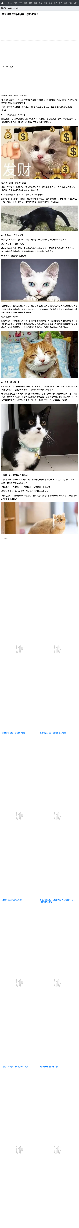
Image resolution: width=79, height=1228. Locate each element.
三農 (65, 3)
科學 (20, 3)
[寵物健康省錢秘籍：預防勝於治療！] (19, 1064)
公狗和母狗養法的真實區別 (10, 900)
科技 (15, 3)
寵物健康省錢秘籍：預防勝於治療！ (13, 1067)
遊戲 (35, 3)
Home (10, 3)
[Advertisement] (39, 555)
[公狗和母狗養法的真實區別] (19, 897)
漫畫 (45, 3)
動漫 (40, 3)
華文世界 (11, 8)
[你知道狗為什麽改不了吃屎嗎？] (19, 730)
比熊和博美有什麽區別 (47, 1067)
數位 (25, 3)
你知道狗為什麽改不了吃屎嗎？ (12, 733)
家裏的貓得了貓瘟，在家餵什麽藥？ (51, 733)
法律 (75, 3)
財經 (50, 3)
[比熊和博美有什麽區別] (58, 1064)
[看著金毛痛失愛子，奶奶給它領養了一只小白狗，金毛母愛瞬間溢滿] (58, 897)
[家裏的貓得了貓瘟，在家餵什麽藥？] (58, 730)
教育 (70, 3)
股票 (55, 3)
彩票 (60, 3)
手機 (30, 3)
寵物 (17, 8)
